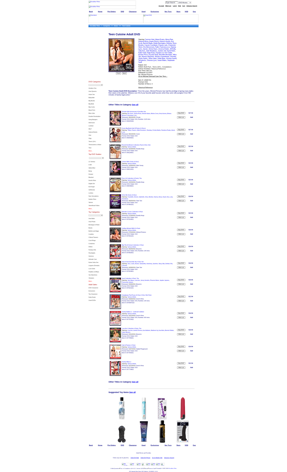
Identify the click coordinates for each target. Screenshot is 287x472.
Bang (90, 171)
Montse (151, 197)
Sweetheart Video (94, 205)
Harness (91, 256)
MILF (90, 129)
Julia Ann (141, 51)
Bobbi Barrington (159, 43)
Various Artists (131, 147)
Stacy (160, 263)
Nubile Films (92, 199)
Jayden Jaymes (164, 280)
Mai (163, 263)
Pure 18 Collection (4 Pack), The (132, 178)
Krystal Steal (153, 55)
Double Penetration (94, 116)
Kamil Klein (171, 51)
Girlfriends (92, 190)
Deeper (91, 174)
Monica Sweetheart (162, 56)
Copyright (158, 468)
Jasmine (155, 263)
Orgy (90, 138)
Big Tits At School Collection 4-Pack (133, 245)
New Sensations (94, 196)
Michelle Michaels (165, 55)
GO (194, 2)
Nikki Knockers (141, 130)
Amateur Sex (92, 88)
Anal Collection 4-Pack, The (130, 278)
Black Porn (92, 110)
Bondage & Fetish (94, 225)
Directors (95, 77)
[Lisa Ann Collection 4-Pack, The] (115, 342)
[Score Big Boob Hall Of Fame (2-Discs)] (115, 142)
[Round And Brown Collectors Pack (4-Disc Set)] (115, 159)
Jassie (145, 49)
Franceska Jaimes (127, 282)
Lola (171, 197)
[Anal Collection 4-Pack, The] (115, 292)
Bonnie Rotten (169, 330)
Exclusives (94, 37)
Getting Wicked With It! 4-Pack (131, 228)
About (146, 468)
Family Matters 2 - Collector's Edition (133, 312)
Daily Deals (92, 297)
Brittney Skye (171, 43)
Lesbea (91, 193)
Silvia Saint (152, 58)
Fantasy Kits (92, 250)
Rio (171, 263)
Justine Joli (162, 51)
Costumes (92, 243)
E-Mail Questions (115, 468)
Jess (128, 263)
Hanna (156, 197)
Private (138, 117)
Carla (132, 263)
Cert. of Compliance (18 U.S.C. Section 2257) (132, 468)
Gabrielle (141, 197)
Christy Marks (156, 130)
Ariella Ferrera (137, 330)
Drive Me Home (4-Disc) (129, 195)
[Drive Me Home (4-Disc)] (115, 209)
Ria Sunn (130, 113)
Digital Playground (142, 349)
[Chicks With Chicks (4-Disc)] (115, 175)
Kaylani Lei (160, 53)
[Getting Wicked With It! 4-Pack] (115, 242)
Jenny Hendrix (145, 280)
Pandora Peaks (166, 130)
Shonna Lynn (152, 60)
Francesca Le (165, 47)
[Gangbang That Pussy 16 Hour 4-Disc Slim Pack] (115, 309)
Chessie (124, 265)
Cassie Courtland (151, 45)
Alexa (160, 197)
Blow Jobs (92, 113)
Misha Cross (155, 113)
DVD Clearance (93, 288)
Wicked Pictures (147, 74)
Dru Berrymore (148, 47)
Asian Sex (92, 94)
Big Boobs (92, 101)
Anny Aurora (163, 113)
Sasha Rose (137, 113)
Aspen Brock (154, 41)
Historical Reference (158, 69)
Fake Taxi (139, 201)
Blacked (91, 177)
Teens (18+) (92, 141)
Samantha (143, 263)
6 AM (90, 165)
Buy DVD (181, 113)
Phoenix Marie (154, 280)
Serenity (173, 56)
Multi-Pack (147, 67)
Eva (168, 197)
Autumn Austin (165, 41)
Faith (157, 47)
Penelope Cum (132, 115)
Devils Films (92, 180)
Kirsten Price (143, 55)
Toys (90, 148)
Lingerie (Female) (94, 265)
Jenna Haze (152, 49)
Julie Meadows (151, 51)
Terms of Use (152, 468)
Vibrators (91, 278)
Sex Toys (95, 49)
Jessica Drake (163, 49)
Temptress (142, 60)
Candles (91, 234)
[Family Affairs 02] (115, 375)
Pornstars (95, 65)
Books (90, 228)
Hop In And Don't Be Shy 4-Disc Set (133, 262)
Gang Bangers (93, 119)
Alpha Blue (92, 168)
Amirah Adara (146, 113)
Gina (146, 197)
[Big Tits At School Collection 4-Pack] (115, 259)
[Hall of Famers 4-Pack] (115, 359)
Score (138, 134)
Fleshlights (92, 253)
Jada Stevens (126, 332)
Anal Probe (92, 221)
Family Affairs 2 (126, 362)
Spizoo (91, 202)
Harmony (149, 263)
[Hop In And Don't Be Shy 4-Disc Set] (115, 275)
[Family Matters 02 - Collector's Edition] (115, 325)
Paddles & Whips (94, 272)
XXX (145, 65)
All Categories (94, 54)
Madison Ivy (154, 330)
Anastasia (125, 199)
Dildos (90, 247)
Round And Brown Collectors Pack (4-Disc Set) (136, 145)
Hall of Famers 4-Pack (128, 345)
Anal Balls (92, 218)
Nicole (137, 263)
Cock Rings (92, 240)
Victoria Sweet (171, 58)
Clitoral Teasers (93, 237)
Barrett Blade (148, 43)
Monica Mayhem (148, 56)
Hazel (164, 197)
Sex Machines (93, 275)
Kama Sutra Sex (93, 262)
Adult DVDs (94, 32)
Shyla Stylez (143, 58)
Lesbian (91, 126)
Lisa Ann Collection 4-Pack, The (131, 328)
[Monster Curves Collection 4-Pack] (115, 225)
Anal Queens (93, 91)
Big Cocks (92, 107)
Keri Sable (168, 53)
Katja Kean (151, 53)
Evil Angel (92, 187)
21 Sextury (92, 161)
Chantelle (130, 197)
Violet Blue (161, 58)
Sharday (149, 130)
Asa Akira (161, 330)
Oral (90, 135)
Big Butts (91, 104)
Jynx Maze (130, 280)
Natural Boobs (93, 132)
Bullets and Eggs (94, 231)
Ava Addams (146, 330)
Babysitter (92, 97)
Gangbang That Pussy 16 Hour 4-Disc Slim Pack (136, 295)
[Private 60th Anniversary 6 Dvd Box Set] (115, 125)
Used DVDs (94, 43)
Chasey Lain (162, 45)
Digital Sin (92, 183)
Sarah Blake (161, 60)
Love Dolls (92, 268)
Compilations (167, 67)
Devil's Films (140, 299)
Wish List (181, 117)
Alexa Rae (169, 39)
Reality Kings (140, 149)
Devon (136, 197)
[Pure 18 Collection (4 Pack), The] (115, 192)
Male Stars (94, 71)
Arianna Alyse (143, 41)
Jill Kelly (173, 49)
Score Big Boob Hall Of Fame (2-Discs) (134, 128)
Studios (94, 60)
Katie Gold (142, 53)
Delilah (167, 263)
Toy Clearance (93, 294)
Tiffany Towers (131, 130)
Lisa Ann (137, 280)
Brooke (141, 45)
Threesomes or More (95, 144)
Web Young (139, 165)
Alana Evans (159, 39)
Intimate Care (93, 259)
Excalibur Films (172, 468)
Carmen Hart (149, 39)
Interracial (92, 122)
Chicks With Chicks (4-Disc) (130, 161)
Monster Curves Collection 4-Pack (132, 211)
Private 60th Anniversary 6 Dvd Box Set (134, 111)
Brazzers (139, 249)
